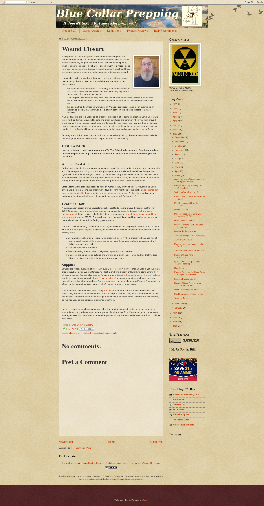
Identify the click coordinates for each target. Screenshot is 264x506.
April (177, 171)
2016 (175, 317)
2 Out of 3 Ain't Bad (183, 240)
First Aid (85, 333)
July (177, 158)
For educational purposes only (103, 333)
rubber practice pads (82, 230)
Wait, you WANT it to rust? (186, 192)
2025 (175, 104)
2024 (175, 108)
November (180, 142)
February (179, 303)
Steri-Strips (109, 290)
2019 (175, 129)
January (179, 308)
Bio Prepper (178, 399)
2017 (175, 313)
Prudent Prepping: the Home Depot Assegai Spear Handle (189, 273)
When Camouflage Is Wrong (186, 290)
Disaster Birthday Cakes (185, 231)
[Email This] (80, 329)
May (177, 167)
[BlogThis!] (83, 329)
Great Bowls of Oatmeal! (185, 220)
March (178, 175)
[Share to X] (86, 329)
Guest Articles (92, 30)
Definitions (114, 30)
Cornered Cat (179, 404)
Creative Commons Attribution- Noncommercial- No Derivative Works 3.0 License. (124, 463)
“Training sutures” (107, 278)
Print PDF (72, 329)
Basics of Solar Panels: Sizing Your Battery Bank (187, 284)
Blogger (145, 500)
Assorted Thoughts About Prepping (189, 235)
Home (111, 441)
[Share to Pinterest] (92, 329)
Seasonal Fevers (181, 298)
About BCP (69, 30)
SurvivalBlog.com (181, 415)
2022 (175, 117)
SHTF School (179, 410)
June (177, 163)
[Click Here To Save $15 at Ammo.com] (183, 381)
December (180, 137)
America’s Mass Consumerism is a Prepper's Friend (189, 180)
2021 (175, 121)
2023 (175, 113)
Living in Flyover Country (185, 279)
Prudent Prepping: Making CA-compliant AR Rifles (187, 215)
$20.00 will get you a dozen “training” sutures (138, 275)
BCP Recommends (165, 30)
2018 (175, 134)
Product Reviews (137, 30)
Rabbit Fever (180, 268)
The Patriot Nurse (181, 420)
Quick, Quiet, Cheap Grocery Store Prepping (187, 262)
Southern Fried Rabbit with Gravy (189, 250)
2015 (175, 321)
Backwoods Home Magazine (186, 394)
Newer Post (66, 441)
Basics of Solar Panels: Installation (184, 256)
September (180, 150)
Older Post (156, 441)
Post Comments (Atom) (81, 448)
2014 (175, 326)
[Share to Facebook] (89, 329)
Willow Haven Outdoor (183, 425)
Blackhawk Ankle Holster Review (188, 294)
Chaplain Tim (75, 333)
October (179, 146)
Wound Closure (181, 209)
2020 (175, 125)
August (178, 154)
